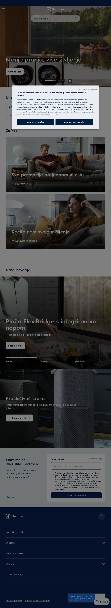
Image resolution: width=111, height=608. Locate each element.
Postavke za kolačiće (35, 122)
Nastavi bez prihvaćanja (87, 89)
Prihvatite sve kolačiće (74, 122)
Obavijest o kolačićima (25, 114)
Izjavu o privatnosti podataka (47, 114)
